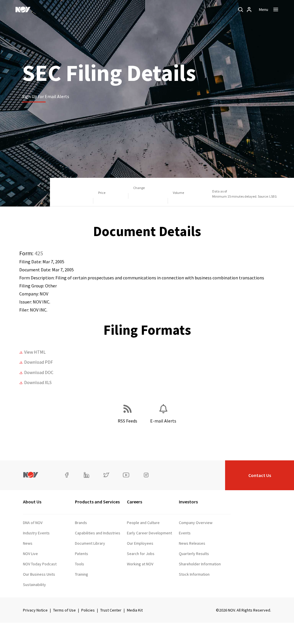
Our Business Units (39, 574)
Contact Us (259, 475)
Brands (81, 522)
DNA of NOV (32, 522)
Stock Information (194, 574)
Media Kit (135, 610)
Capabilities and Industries (97, 533)
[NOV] (23, 9)
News (27, 543)
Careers (134, 502)
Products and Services (97, 502)
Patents (81, 553)
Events (185, 533)
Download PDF (38, 362)
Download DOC (38, 372)
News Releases (192, 543)
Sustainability (34, 584)
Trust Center (110, 610)
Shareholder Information (200, 563)
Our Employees (140, 543)
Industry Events (36, 533)
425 (38, 253)
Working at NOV (140, 563)
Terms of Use (64, 610)
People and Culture (143, 522)
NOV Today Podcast (40, 563)
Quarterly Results (194, 553)
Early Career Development (149, 533)
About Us (32, 502)
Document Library (90, 543)
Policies (88, 610)
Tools (79, 563)
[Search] (240, 9)
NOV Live (30, 553)
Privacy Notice (35, 610)
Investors (188, 502)
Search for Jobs (140, 553)
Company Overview (195, 522)
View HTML (35, 352)
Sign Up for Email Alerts (45, 96)
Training (81, 574)
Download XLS (38, 382)
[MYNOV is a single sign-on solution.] (249, 9)
